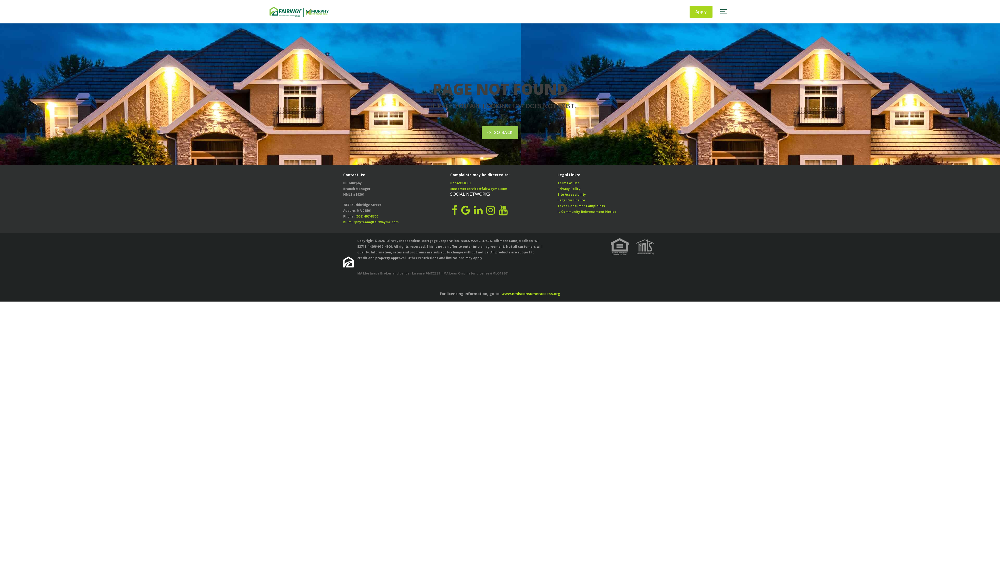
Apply (701, 12)
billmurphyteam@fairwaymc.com (371, 222)
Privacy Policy (569, 189)
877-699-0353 (460, 183)
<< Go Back (500, 132)
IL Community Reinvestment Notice (587, 211)
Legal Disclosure (571, 200)
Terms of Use (569, 183)
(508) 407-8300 (366, 216)
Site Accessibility (572, 194)
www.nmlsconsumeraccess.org (531, 293)
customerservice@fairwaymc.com (478, 189)
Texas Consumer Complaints (581, 206)
